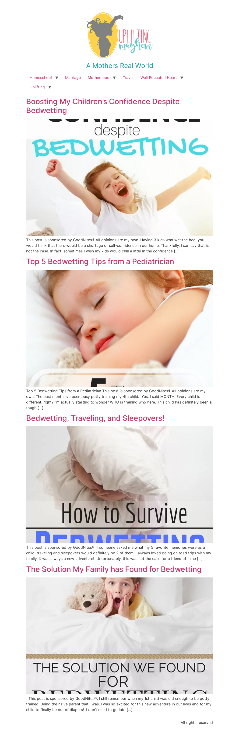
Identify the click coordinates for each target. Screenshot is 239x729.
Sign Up (148, 394)
